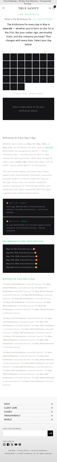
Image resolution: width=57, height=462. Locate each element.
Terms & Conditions (39, 450)
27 (43, 79)
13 (43, 64)
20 (43, 72)
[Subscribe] (50, 433)
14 (50, 64)
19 (36, 72)
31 (21, 86)
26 (36, 79)
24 (21, 79)
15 (6, 72)
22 (6, 79)
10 (21, 64)
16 (13, 72)
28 (50, 79)
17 (21, 72)
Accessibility (10, 453)
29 (6, 86)
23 (13, 79)
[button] (3, 8)
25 (28, 79)
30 (13, 86)
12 (36, 64)
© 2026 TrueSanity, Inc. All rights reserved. (34, 453)
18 (28, 72)
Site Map (11, 450)
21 (50, 72)
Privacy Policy (23, 450)
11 (28, 64)
